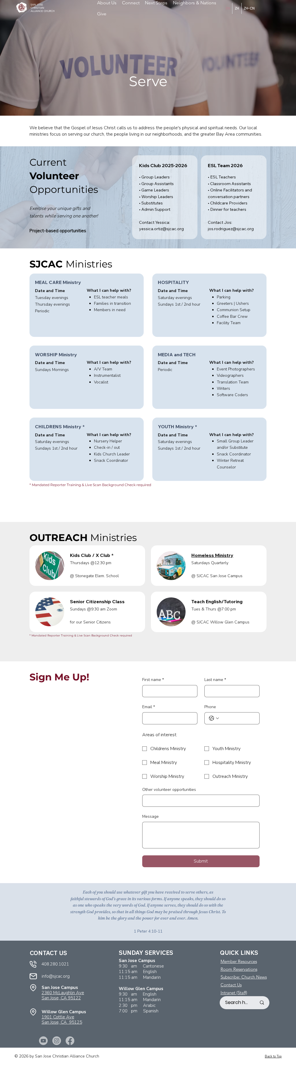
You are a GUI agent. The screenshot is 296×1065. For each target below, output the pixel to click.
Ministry (212, 555)
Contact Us (231, 985)
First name (153, 679)
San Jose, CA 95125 (62, 1022)
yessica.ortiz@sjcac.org (161, 228)
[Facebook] (70, 1040)
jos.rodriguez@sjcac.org (231, 228)
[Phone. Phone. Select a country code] (214, 718)
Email (148, 707)
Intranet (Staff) (234, 992)
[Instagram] (56, 1040)
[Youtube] (43, 1040)
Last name (215, 679)
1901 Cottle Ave (58, 1017)
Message (150, 816)
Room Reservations (239, 969)
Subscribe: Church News (244, 977)
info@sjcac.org (56, 976)
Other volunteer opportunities (169, 789)
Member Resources (239, 961)
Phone (210, 707)
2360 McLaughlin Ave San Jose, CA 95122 (63, 995)
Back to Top (273, 1056)
